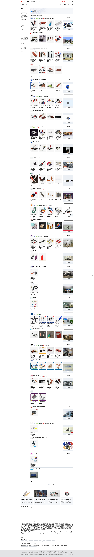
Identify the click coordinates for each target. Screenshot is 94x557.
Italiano (46, 552)
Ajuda (65, 4)
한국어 (52, 552)
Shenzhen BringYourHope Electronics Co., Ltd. (40, 437)
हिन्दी (59, 552)
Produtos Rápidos (55, 551)
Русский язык (49, 552)
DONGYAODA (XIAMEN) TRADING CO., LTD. (39, 266)
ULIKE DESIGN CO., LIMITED (37, 172)
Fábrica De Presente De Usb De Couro (45, 545)
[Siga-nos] (62, 551)
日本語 (34, 552)
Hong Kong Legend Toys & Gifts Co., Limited (39, 453)
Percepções (59, 551)
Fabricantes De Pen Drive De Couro (55, 545)
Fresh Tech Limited (36, 375)
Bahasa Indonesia (70, 552)
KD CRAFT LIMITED (36, 297)
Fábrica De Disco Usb (23, 545)
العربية (54, 552)
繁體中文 (32, 552)
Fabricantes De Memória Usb (64, 545)
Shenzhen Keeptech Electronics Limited (39, 359)
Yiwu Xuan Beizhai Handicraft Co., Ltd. (39, 219)
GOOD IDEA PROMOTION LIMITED (38, 32)
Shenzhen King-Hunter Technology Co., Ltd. (39, 79)
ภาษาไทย (61, 552)
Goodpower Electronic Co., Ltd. (37, 188)
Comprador (60, 4)
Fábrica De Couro (29, 545)
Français (37, 552)
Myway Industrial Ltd (36, 468)
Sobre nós (32, 551)
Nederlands (57, 552)
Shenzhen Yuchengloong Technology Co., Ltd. (40, 48)
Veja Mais (22, 537)
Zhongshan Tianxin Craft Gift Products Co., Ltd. (40, 406)
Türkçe (63, 552)
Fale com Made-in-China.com (50, 551)
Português (44, 552)
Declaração (35, 551)
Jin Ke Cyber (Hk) (36, 390)
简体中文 (29, 552)
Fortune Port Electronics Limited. (38, 281)
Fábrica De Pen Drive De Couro (36, 545)
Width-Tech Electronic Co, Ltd (37, 63)
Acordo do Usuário (39, 551)
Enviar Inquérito (68, 17)
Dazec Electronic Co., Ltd (37, 250)
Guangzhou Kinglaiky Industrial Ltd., (38, 344)
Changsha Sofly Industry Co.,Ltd (38, 157)
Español (39, 552)
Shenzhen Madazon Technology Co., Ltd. (39, 110)
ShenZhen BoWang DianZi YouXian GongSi (39, 235)
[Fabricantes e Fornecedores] (25, 1)
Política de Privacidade (43, 551)
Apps (68, 4)
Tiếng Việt (66, 552)
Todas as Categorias (24, 4)
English (27, 552)
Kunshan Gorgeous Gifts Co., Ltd (38, 328)
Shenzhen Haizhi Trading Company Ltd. (39, 141)
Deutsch (41, 552)
